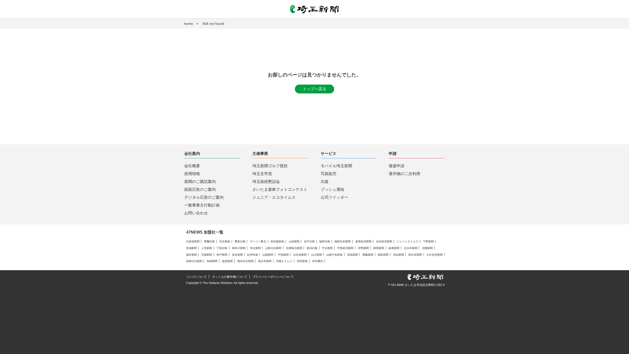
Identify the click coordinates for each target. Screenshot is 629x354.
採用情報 (192, 174)
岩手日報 (309, 241)
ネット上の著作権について (229, 277)
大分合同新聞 (434, 254)
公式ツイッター (334, 197)
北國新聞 (427, 248)
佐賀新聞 (227, 261)
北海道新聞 (193, 241)
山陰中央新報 (334, 254)
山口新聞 (316, 254)
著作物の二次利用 (404, 174)
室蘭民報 (209, 241)
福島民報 (324, 241)
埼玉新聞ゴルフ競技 (270, 166)
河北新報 (224, 241)
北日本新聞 (410, 248)
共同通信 (317, 261)
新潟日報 (312, 248)
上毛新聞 (206, 248)
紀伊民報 (252, 254)
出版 (325, 181)
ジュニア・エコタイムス (274, 197)
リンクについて (196, 277)
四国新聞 (352, 254)
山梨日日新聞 (273, 248)
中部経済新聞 (345, 248)
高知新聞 (398, 254)
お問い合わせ (196, 213)
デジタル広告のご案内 (204, 197)
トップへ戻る (314, 89)
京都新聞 (206, 254)
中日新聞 (327, 248)
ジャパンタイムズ (407, 241)
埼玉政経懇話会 (266, 181)
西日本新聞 (415, 254)
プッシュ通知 (332, 189)
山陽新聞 (267, 254)
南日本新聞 (265, 261)
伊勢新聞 (363, 248)
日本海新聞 (300, 254)
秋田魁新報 (277, 241)
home (188, 24)
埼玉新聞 (255, 248)
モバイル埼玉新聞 (336, 166)
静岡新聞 (378, 248)
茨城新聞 (191, 248)
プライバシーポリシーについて (273, 277)
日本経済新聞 (384, 241)
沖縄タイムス (284, 261)
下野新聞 (428, 241)
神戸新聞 (221, 254)
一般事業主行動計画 (202, 205)
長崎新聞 (212, 261)
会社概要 (192, 166)
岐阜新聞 (393, 248)
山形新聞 (294, 241)
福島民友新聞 (342, 241)
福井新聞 (191, 254)
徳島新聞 (383, 254)
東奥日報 (240, 241)
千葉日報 (221, 248)
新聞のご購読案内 (200, 181)
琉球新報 (302, 261)
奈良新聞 (237, 254)
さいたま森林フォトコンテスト (279, 189)
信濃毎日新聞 (294, 248)
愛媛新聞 (367, 254)
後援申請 (396, 166)
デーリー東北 (258, 241)
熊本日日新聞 (245, 261)
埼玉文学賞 (262, 174)
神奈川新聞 (238, 248)
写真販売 (328, 174)
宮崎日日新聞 (194, 261)
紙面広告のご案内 (200, 189)
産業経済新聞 (363, 241)
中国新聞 (283, 254)
